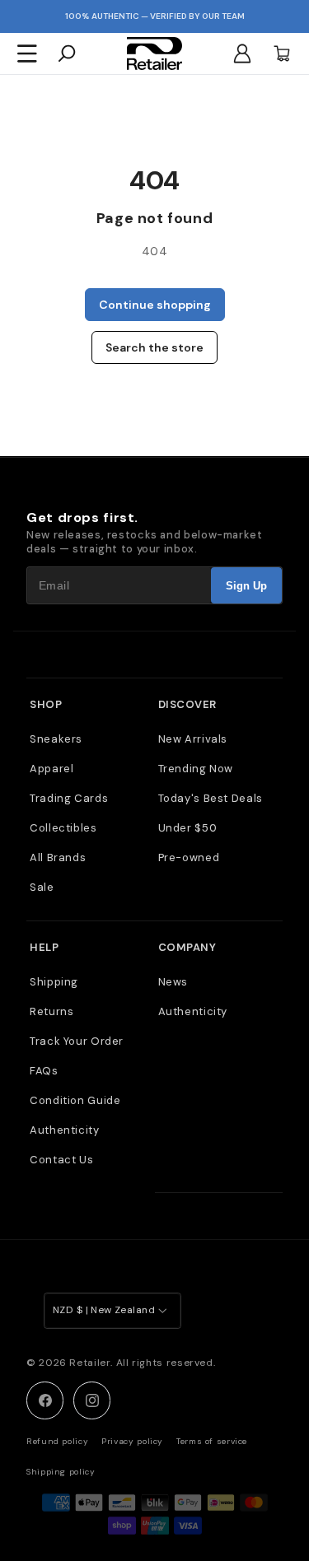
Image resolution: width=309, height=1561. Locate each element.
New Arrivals (193, 739)
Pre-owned (189, 857)
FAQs (44, 1071)
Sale (42, 887)
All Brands (58, 857)
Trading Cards (69, 798)
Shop (46, 704)
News (173, 982)
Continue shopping (155, 304)
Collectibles (63, 828)
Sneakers (56, 739)
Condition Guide (75, 1100)
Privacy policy (132, 1441)
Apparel (51, 769)
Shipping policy (60, 1471)
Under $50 (188, 828)
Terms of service (211, 1441)
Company (187, 947)
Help (44, 947)
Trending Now (196, 769)
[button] (27, 53)
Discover (187, 704)
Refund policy (57, 1441)
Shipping (54, 982)
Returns (51, 1011)
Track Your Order (77, 1041)
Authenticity (65, 1130)
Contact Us (61, 1160)
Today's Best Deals (210, 798)
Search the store (154, 347)
